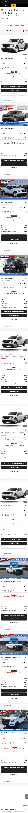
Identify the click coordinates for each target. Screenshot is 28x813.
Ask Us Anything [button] (14, 90)
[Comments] (26, 68)
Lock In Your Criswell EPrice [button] (14, 86)
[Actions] (25, 58)
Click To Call (14, 94)
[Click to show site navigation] (26, 5)
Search (22, 25)
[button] (2, 5)
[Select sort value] (26, 31)
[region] (14, 81)
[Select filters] (23, 31)
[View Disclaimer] (14, 67)
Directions (7, 5)
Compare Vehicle (7, 100)
